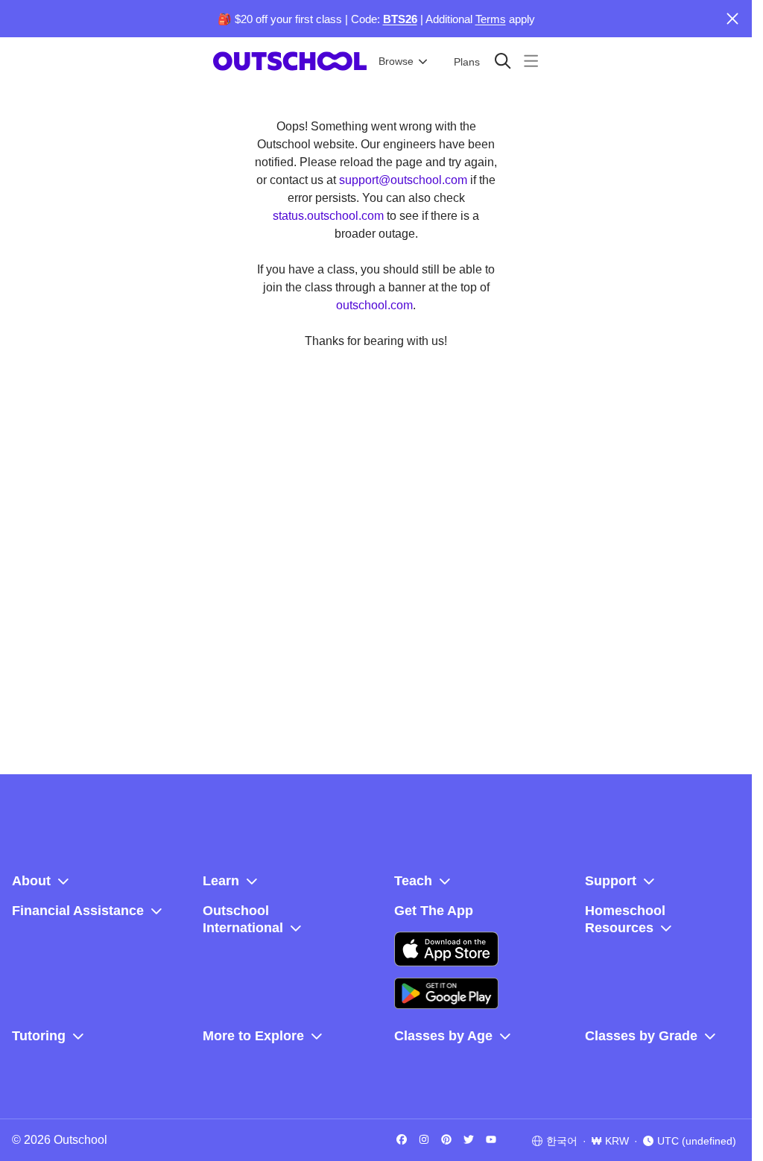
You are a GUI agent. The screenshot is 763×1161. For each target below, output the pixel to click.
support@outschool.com (403, 180)
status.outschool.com (328, 215)
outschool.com (374, 305)
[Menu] (531, 61)
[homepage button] (290, 61)
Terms (490, 19)
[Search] (502, 60)
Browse (396, 61)
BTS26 (400, 19)
